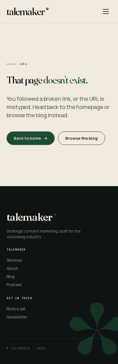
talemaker (26, 11)
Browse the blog (81, 138)
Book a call (16, 308)
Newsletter (17, 317)
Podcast (14, 284)
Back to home (30, 138)
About (12, 268)
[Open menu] (105, 11)
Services (14, 260)
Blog (11, 276)
